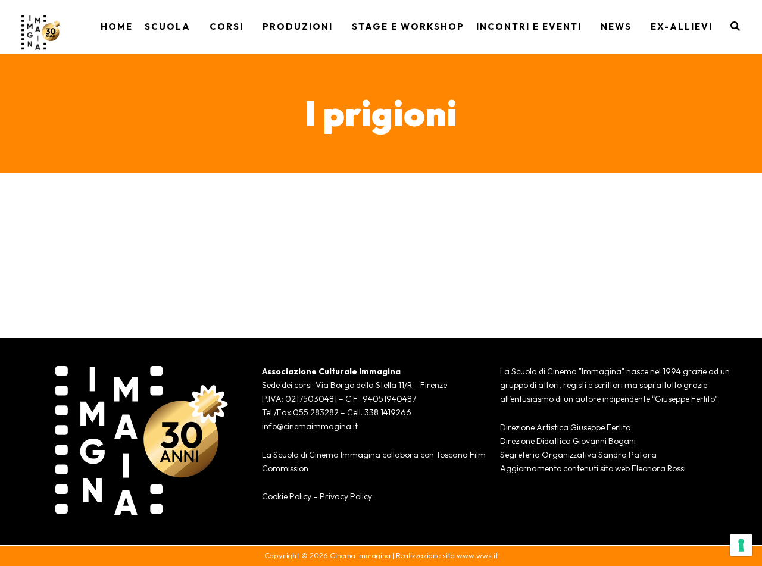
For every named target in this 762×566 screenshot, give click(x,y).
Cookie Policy (286, 496)
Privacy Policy (346, 496)
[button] (194, 27)
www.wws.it (477, 555)
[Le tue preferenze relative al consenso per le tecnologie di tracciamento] (741, 545)
